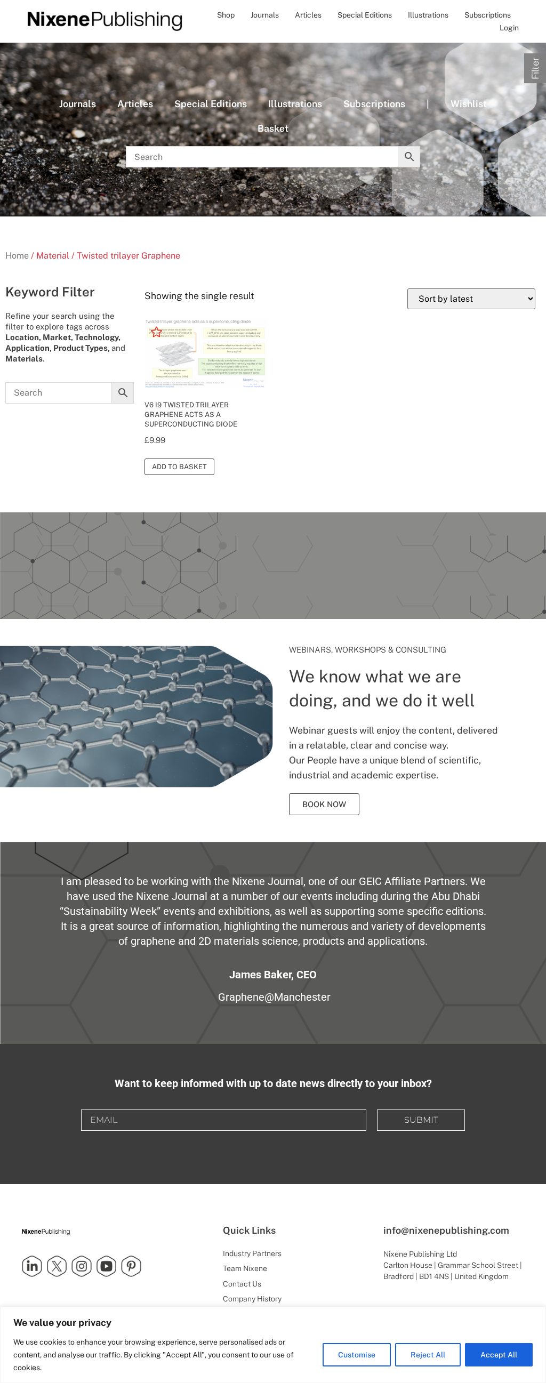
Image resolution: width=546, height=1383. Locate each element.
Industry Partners (252, 1253)
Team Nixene (245, 1268)
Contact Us (242, 1284)
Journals (265, 15)
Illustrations (428, 15)
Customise (356, 1354)
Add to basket (179, 467)
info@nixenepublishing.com (446, 1230)
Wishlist (469, 103)
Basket (273, 128)
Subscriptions (487, 15)
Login (509, 27)
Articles (308, 15)
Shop (226, 15)
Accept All (498, 1354)
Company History (252, 1298)
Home (17, 256)
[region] (273, 1345)
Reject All (428, 1354)
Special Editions (365, 15)
